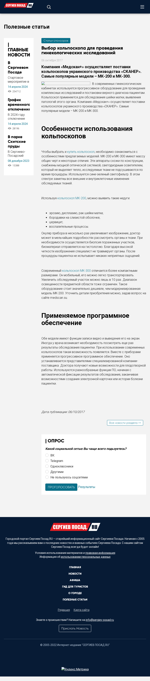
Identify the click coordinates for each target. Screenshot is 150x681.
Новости (75, 573)
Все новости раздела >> (125, 422)
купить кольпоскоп (81, 152)
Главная (75, 567)
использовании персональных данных (86, 556)
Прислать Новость (75, 628)
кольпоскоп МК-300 (76, 271)
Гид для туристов (75, 586)
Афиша (75, 580)
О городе (75, 593)
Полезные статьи (75, 599)
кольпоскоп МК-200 (71, 198)
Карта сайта (81, 609)
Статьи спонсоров (56, 40)
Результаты (86, 487)
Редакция (64, 609)
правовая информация (100, 552)
